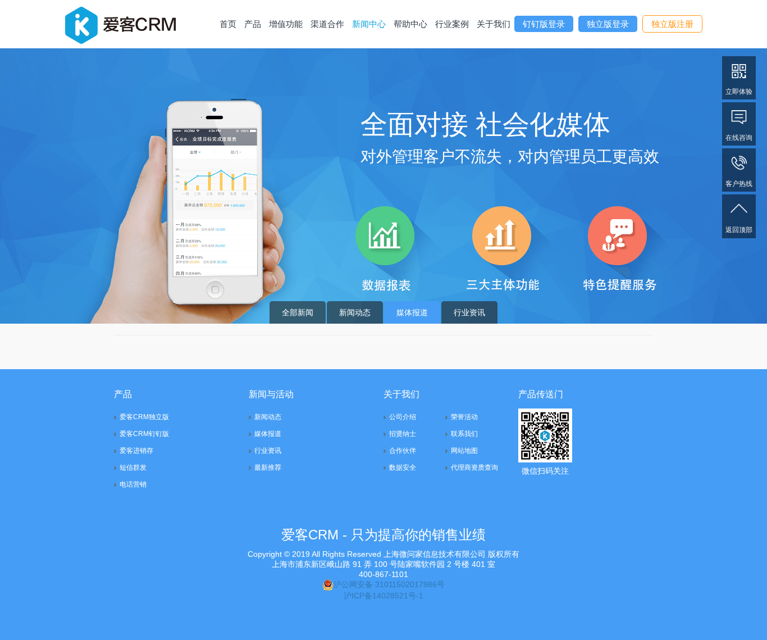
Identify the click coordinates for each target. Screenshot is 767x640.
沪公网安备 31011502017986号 (389, 584)
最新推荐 (267, 467)
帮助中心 (410, 24)
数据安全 (402, 467)
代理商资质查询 (474, 467)
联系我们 (464, 434)
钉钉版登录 (544, 24)
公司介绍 (402, 417)
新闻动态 (355, 312)
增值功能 (286, 24)
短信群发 (133, 467)
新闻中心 (369, 24)
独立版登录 (608, 24)
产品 (252, 24)
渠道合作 (327, 24)
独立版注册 (672, 24)
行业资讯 (469, 312)
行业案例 (452, 24)
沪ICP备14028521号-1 (383, 595)
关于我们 (493, 24)
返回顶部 (738, 230)
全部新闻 (297, 312)
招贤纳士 (402, 434)
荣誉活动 (464, 417)
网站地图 (464, 451)
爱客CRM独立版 (144, 417)
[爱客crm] (120, 23)
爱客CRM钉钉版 (144, 434)
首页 (228, 24)
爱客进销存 (136, 451)
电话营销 (133, 484)
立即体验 (738, 92)
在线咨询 (738, 138)
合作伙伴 (402, 451)
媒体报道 (412, 312)
